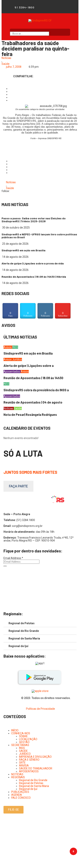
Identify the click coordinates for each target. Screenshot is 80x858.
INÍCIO (14, 730)
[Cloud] (64, 7)
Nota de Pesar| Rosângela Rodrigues (30, 414)
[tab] (40, 623)
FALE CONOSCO (21, 797)
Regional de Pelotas (22, 623)
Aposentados (12, 371)
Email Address (13, 558)
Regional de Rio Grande (24, 630)
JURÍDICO (25, 753)
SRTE (22, 762)
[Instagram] (54, 7)
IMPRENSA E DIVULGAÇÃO (35, 756)
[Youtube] (59, 7)
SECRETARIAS (20, 745)
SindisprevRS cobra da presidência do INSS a (36, 390)
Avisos (7, 347)
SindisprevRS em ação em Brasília (23, 250)
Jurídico (17, 359)
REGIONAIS (18, 777)
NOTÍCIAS (17, 774)
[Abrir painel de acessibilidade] (73, 851)
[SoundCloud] (40, 602)
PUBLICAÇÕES (20, 791)
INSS (15, 347)
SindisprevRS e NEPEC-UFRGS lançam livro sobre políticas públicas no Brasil (39, 236)
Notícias (6, 58)
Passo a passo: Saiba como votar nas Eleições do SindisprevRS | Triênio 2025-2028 (34, 220)
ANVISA (24, 765)
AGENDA (16, 794)
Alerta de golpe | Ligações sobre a (28, 365)
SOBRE (23, 736)
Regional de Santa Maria (24, 638)
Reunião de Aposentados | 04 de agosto (32, 402)
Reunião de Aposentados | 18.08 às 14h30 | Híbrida (34, 276)
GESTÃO (24, 742)
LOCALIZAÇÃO (28, 739)
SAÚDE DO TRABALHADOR (35, 768)
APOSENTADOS (29, 771)
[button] (13, 810)
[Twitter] (69, 7)
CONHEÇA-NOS (20, 733)
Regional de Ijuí (18, 646)
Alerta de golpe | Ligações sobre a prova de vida (33, 263)
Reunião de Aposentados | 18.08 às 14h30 (33, 378)
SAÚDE (23, 750)
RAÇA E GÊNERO (29, 759)
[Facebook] (48, 7)
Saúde (6, 63)
